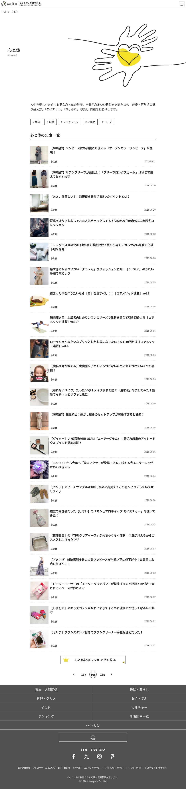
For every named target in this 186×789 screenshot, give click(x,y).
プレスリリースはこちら (44, 767)
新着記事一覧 (139, 716)
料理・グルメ (46, 698)
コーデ (108, 122)
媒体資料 (162, 767)
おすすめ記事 (64, 767)
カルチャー (139, 707)
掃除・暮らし (139, 689)
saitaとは (93, 725)
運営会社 (151, 767)
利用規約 (77, 767)
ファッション (70, 122)
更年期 (91, 122)
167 (83, 674)
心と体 (14, 11)
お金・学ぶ (139, 698)
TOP (4, 11)
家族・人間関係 (46, 689)
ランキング (46, 716)
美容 (37, 122)
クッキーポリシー (136, 767)
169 (102, 674)
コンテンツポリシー (93, 767)
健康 (51, 122)
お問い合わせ (24, 767)
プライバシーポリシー (115, 767)
